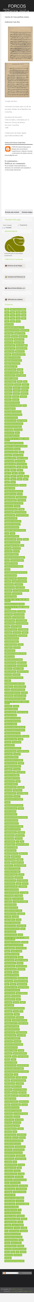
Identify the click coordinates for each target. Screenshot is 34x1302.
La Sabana (8, 901)
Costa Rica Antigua (10, 596)
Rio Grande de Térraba (20, 1113)
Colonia (7, 569)
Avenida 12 (25, 387)
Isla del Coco (8, 865)
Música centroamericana (12, 990)
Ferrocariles (8, 754)
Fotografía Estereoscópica (12, 766)
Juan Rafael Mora (22, 880)
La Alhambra (22, 886)
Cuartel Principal (9, 620)
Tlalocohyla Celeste (10, 1210)
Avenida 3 (16, 393)
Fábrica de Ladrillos (10, 724)
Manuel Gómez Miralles (12, 954)
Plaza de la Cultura (10, 1065)
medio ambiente (9, 966)
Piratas (13, 1059)
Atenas (20, 381)
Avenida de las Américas (12, 402)
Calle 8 (7, 482)
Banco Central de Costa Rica (13, 414)
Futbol (18, 781)
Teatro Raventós (21, 1189)
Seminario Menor (20, 1159)
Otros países (8, 1014)
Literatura (24, 942)
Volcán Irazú (8, 1255)
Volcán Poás (17, 1255)
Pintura (7, 1059)
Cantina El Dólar (9, 497)
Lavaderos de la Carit (11, 907)
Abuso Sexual (9, 324)
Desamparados (23, 629)
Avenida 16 (8, 390)
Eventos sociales (22, 712)
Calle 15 (21, 473)
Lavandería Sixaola (10, 914)
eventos (16, 706)
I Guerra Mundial (10, 841)
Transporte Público (10, 1222)
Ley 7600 (7, 916)
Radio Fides (22, 1092)
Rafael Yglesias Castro (11, 1095)
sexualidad (8, 1162)
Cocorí (7, 560)
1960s (12, 318)
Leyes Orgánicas (10, 919)
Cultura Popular (9, 623)
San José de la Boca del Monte (14, 1140)
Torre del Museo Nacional (12, 1213)
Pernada (21, 1050)
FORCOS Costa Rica (17, 1289)
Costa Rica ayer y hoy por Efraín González (16, 600)
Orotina (16, 1011)
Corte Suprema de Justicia (21, 590)
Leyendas (15, 916)
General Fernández (10, 787)
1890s (18, 312)
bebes (17, 433)
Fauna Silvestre (9, 745)
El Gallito (7, 681)
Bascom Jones (9, 433)
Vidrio (12, 1252)
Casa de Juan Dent (20, 512)
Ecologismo (8, 647)
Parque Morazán (10, 1032)
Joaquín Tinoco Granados (12, 868)
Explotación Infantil (10, 715)
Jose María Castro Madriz (12, 871)
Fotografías (8, 769)
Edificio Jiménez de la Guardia (13, 659)
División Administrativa (11, 638)
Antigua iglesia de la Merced (13, 360)
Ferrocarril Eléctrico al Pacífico (13, 760)
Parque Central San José (12, 1029)
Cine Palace (8, 551)
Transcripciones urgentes (12, 1219)
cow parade (21, 611)
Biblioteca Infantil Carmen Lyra (14, 443)
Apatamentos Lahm (10, 366)
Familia (20, 739)
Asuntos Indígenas (10, 381)
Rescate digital (16, 1104)
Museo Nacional (23, 987)
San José (22, 1137)
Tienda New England (22, 1204)
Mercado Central (21, 966)
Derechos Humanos (11, 629)
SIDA (14, 1162)
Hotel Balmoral (9, 835)
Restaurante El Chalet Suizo (13, 1110)
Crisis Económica (19, 614)
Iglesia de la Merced (22, 844)
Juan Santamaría (9, 883)
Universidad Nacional (11, 1240)
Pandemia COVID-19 (11, 1023)
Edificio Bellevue (9, 650)
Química (7, 1092)
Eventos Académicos (11, 709)
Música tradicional (21, 993)
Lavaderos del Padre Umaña (13, 911)
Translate (8, 228)
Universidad (23, 1231)
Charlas (26, 539)
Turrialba (23, 1228)
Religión (7, 1104)
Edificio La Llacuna (10, 665)
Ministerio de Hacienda (11, 975)
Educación (8, 674)
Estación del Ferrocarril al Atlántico (15, 698)
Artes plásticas (21, 375)
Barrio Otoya (18, 430)
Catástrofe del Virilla (10, 518)
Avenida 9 (15, 399)
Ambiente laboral (21, 348)
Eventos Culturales (10, 712)
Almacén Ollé (9, 342)
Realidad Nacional (10, 1098)
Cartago (21, 509)
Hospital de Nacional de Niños (13, 826)
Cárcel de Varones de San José (13, 503)
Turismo (16, 1228)
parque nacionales (10, 1035)
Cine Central (16, 548)
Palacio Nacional (10, 1017)
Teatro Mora (23, 1186)
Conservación (9, 584)
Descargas (8, 632)
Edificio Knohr (22, 662)
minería (16, 972)
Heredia (7, 802)
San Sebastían (9, 1147)
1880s (12, 312)
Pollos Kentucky (9, 1083)
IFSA (22, 841)
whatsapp (8, 1258)
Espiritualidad (9, 695)
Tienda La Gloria (9, 1204)
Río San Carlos (9, 1119)
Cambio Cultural (9, 488)
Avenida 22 (8, 393)
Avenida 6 (23, 396)
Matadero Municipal (21, 960)
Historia (21, 808)
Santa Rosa (8, 1150)
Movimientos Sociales (21, 981)
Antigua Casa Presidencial (12, 357)
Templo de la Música (19, 1192)
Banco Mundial (22, 420)
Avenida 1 (25, 384)
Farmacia (7, 742)
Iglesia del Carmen (10, 850)
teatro (7, 1183)
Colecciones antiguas (17, 560)
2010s (18, 321)
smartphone (8, 1171)
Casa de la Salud (9, 515)
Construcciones (9, 587)
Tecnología (8, 1192)
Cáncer (20, 494)
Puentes (7, 1086)
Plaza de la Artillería (10, 1062)
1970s (18, 318)
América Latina (9, 351)
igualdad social (16, 856)
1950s (7, 318)
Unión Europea (14, 1231)
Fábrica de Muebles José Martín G (14, 730)
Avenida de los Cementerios (13, 405)
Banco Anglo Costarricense (13, 411)
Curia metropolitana (21, 623)
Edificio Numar (22, 665)
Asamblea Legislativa (11, 378)
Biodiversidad (9, 449)
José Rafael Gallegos (11, 874)
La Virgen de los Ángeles (20, 901)
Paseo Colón (21, 1035)
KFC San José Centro (11, 886)
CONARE (7, 581)
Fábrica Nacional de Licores (13, 736)
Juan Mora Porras (10, 880)
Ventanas (20, 1246)
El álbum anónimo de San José (13, 677)
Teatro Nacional (9, 1189)
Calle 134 (7, 473)
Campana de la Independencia (13, 491)
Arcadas (20, 369)
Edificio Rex (8, 668)
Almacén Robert (9, 345)
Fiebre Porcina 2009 (10, 763)
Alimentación (9, 339)
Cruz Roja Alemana (18, 617)
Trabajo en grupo (10, 1216)
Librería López (21, 926)
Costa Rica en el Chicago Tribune (14, 604)
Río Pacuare (8, 1116)
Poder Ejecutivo (9, 1077)
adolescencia (24, 330)
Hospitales (21, 832)
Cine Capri (8, 548)
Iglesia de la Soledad (11, 847)
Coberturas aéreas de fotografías (14, 557)
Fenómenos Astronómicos (12, 748)
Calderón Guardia (10, 467)
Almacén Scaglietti (21, 345)
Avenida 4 (8, 396)
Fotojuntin (17, 769)
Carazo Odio (21, 500)
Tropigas (7, 1225)
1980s (23, 318)
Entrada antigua (27, 212)
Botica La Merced (10, 458)
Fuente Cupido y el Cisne (12, 778)
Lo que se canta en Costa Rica (13, 945)
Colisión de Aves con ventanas (13, 566)
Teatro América (15, 1183)
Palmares (8, 1020)
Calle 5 (20, 479)
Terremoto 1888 (10, 1195)
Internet (7, 862)
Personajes (8, 1053)
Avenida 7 (8, 399)
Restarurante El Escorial (12, 1107)
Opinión (22, 1002)
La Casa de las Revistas (11, 892)
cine (22, 545)
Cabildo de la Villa (10, 464)
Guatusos (17, 796)
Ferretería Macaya (23, 751)
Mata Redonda (9, 960)
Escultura (24, 693)
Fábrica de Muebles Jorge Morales (14, 727)
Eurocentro (8, 706)
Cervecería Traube (10, 539)
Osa (21, 1011)
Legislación (21, 914)
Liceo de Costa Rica (10, 935)
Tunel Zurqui (8, 1228)
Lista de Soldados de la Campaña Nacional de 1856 (16, 938)
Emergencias (8, 686)
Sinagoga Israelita (10, 1168)
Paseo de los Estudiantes (12, 1038)
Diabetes (24, 632)
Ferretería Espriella (10, 751)
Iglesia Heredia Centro (11, 853)
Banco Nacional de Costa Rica (13, 423)
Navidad (7, 996)
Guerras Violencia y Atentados (13, 799)
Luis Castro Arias (21, 948)
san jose (15, 1137)
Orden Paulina (9, 1005)
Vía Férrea (8, 1249)
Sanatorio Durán (20, 1147)
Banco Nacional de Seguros (13, 426)
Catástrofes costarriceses (12, 524)
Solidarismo (8, 1180)
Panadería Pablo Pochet (19, 1020)
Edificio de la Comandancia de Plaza (15, 653)
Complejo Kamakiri (10, 578)
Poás (15, 1074)
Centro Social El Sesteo (11, 536)
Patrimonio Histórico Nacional (13, 1044)
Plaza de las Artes (23, 1065)
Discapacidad (22, 635)
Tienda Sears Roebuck (11, 1207)
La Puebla (8, 898)
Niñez (18, 999)
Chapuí (20, 539)
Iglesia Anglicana (10, 844)
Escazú (7, 689)
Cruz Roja (8, 617)
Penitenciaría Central (11, 1047)
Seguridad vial (20, 1156)
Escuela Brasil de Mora (17, 689)
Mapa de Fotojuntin (10, 957)
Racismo (14, 1092)
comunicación (22, 578)
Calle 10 (13, 470)
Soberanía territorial (10, 1174)
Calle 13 (20, 470)
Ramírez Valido (24, 1095)
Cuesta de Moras (21, 620)
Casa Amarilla (9, 512)
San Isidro (8, 1137)
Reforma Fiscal (23, 1101)
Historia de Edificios (10, 814)
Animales (7, 354)
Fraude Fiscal (20, 772)
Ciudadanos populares (11, 554)
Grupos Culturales (10, 793)
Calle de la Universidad (11, 485)
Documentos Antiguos (11, 641)
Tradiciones (20, 1216)
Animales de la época (19, 354)
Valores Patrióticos (10, 1246)
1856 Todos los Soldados (18, 309)
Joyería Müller (9, 877)
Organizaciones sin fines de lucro (14, 1008)
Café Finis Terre (21, 464)
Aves (24, 405)
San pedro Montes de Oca (12, 1144)
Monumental (8, 981)
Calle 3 (26, 476)
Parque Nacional (21, 1032)
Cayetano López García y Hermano (15, 530)
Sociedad (21, 1174)
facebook (25, 736)
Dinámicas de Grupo (11, 635)
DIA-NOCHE (16, 632)
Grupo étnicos (17, 790)
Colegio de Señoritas (11, 563)
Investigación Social (17, 862)
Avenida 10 (8, 387)
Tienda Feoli (19, 1201)
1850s (7, 309)
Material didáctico (10, 963)
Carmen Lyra (8, 506)
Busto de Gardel (19, 461)
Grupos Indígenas (22, 793)
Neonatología (16, 996)
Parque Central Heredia (11, 1026)
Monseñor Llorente (10, 978)
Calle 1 (7, 470)
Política (7, 1080)
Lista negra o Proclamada (12, 942)
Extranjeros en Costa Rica (12, 718)
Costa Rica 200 (17, 593)
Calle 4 (7, 479)
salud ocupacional (10, 1135)
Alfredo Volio (23, 336)
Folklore (21, 763)
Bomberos (8, 455)
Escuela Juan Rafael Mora (12, 693)
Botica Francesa (18, 455)
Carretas (17, 506)
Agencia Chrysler (19, 333)
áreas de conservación (11, 372)
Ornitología (8, 1011)
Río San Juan (19, 1119)
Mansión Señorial (16, 951)
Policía (24, 1077)
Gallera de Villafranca (11, 784)
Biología (17, 449)
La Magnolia (18, 895)
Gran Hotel (8, 790)
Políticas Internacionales (18, 1080)
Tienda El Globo (9, 1201)
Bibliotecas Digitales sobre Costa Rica (16, 446)
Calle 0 (25, 467)
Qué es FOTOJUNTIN (20, 1089)
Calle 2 (7, 476)
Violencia (23, 1252)
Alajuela (7, 336)
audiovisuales (9, 384)
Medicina (19, 963)
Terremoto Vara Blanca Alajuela (14, 1198)
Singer (19, 1168)
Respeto (24, 1104)
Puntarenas (8, 1089)
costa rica (8, 593)
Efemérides (16, 674)
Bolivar (21, 452)
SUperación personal (20, 1180)
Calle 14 (15, 473)
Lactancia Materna (10, 904)
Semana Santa (9, 1159)
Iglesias (7, 856)
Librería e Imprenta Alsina (12, 923)
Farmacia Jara (16, 742)
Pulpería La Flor (16, 1086)
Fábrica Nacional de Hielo (12, 733)
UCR (6, 1231)
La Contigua (24, 892)
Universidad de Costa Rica (12, 1234)
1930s (18, 315)
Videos (7, 1252)
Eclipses (20, 644)
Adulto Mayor (9, 333)
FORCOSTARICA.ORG (15, 136)
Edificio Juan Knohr (10, 662)
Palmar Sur (20, 1017)
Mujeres (13, 984)
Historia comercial (10, 811)
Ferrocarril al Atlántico (11, 757)
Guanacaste (8, 796)
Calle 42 (13, 479)
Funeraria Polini (9, 781)
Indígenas (19, 859)
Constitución (18, 584)
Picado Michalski (23, 1056)
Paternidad (17, 1041)
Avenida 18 (17, 390)
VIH (17, 1252)
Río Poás (16, 1116)
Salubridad (8, 1132)
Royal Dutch (16, 1122)
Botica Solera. (9, 461)
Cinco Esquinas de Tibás (12, 545)
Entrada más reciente (12, 212)
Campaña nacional (10, 494)
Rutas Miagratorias (10, 1128)
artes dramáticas (10, 375)
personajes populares (20, 1053)
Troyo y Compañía (17, 1225)
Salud (14, 1132)
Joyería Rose (18, 877)
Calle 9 (13, 482)
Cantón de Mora (21, 497)
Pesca (14, 1056)
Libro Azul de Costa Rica (12, 929)
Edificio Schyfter (18, 668)
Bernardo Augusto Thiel (12, 435)
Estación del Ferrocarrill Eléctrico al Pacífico (16, 702)
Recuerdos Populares (11, 1101)
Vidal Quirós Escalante (19, 1249)
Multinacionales (22, 984)
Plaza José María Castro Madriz (14, 1068)
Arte (21, 372)
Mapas (20, 957)
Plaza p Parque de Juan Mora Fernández (16, 1071)
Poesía (18, 1077)
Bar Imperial (8, 430)
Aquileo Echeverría (10, 369)
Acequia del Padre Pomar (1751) (14, 327)
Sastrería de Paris (19, 1150)
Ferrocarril (17, 754)
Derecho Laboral (16, 626)
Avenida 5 (15, 396)
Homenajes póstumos (11, 823)
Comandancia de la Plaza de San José (15, 572)
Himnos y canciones (11, 808)
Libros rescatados (10, 932)
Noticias (16, 1002)
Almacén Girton (19, 339)
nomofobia (8, 1002)
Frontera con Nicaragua (12, 775)
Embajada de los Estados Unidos (14, 683)
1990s (7, 321)
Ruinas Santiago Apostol (12, 1125)
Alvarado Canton (10, 348)
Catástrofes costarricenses (12, 521)
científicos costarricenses (12, 542)
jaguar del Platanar (20, 865)
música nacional (9, 993)
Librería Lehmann (10, 926)
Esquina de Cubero (20, 695)
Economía (17, 647)
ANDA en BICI (20, 351)
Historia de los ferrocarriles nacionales (16, 817)
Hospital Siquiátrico (10, 832)
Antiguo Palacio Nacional (12, 363)
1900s (23, 312)
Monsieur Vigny (22, 978)
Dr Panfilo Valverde (10, 644)
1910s (7, 315)
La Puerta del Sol (18, 898)
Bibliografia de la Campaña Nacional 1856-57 (16, 439)
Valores (7, 1243)
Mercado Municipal (10, 969)
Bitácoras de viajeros (11, 452)
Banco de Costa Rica (11, 417)
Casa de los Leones (22, 515)
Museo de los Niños (11, 987)
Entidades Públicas (20, 686)
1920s (12, 315)
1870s (7, 312)
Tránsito (24, 1219)
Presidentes (19, 1083)
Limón (20, 935)
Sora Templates (14, 1291)
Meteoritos (21, 969)
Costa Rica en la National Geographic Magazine (16, 607)
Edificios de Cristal (23, 671)
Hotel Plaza (18, 838)
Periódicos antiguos (10, 1050)
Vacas (21, 1240)
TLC (19, 1210)
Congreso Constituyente (19, 581)
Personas (8, 1056)
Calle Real (23, 485)
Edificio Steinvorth (10, 671)
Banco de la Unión (10, 420)
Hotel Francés (20, 835)
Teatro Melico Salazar (11, 1186)
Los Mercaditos (9, 948)
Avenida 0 (17, 384)
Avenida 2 (24, 390)
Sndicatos (17, 1171)
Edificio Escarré (9, 656)
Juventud (25, 883)
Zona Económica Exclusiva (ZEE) (14, 1261)
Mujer (7, 984)
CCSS (6, 533)
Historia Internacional (11, 820)
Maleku (7, 951)
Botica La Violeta (22, 458)
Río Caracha (8, 1113)
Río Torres (8, 1122)
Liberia (18, 919)
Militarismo (8, 972)
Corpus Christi (20, 587)
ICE (18, 841)
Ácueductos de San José (12, 330)
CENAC (12, 533)
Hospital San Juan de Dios (12, 829)
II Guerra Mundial (10, 859)
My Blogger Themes (27, 1291)
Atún (25, 381)
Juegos (18, 883)
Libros (23, 929)
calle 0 (19, 467)
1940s (23, 315)
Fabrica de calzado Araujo (12, 721)
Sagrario (20, 1128)
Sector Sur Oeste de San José (13, 1153)
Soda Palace (19, 1177)
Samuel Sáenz (21, 1135)
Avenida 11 (17, 387)
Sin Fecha (21, 1165)
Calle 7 (25, 479)
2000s (12, 321)
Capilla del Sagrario (10, 500)
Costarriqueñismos (10, 611)
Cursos (7, 626)
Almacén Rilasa (19, 342)
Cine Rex (16, 551)
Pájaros (17, 1014)
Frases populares (10, 772)
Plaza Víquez (8, 1074)
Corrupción (8, 590)
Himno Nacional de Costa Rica (13, 805)
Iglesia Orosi (23, 853)
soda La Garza (9, 1177)
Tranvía (20, 1222)
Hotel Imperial (9, 838)
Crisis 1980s (8, 614)
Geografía (21, 787)
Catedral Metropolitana (11, 527)
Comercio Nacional (10, 575)
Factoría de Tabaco (10, 739)
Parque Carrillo (23, 1023)
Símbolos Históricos (10, 1165)
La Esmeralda (9, 895)
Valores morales (16, 1243)
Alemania (14, 336)
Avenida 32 (24, 393)
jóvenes (21, 874)
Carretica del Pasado (11, 509)
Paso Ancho (8, 1041)
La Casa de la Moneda (11, 889)
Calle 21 (13, 476)
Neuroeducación (10, 999)
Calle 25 (20, 476)
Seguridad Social (9, 1156)
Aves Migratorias (10, 408)
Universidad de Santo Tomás (13, 1237)
